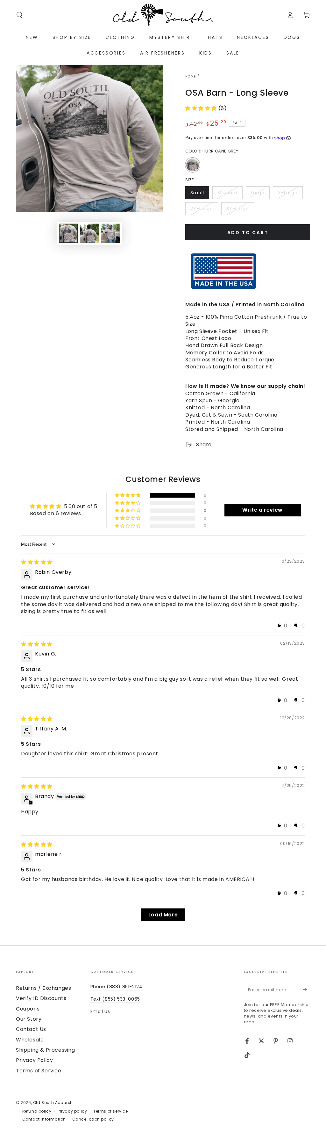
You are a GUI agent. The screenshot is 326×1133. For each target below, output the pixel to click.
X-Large (290, 194)
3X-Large (240, 210)
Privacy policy (72, 1111)
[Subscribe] (306, 990)
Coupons (27, 1008)
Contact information (44, 1119)
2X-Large (204, 210)
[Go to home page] (163, 15)
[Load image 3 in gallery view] (110, 233)
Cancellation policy (93, 1119)
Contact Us (31, 1029)
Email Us (100, 1011)
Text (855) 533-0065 (115, 999)
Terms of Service (38, 1070)
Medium (230, 194)
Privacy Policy (34, 1060)
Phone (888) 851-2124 (116, 986)
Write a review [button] (262, 510)
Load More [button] (163, 914)
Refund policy (37, 1111)
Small (199, 194)
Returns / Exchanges (43, 988)
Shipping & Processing (45, 1050)
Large (260, 194)
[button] (19, 15)
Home (190, 76)
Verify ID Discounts (41, 998)
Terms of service (110, 1111)
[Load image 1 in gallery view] (68, 233)
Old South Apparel (52, 1102)
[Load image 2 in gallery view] (89, 233)
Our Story (28, 1019)
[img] (37, 562)
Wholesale (30, 1039)
